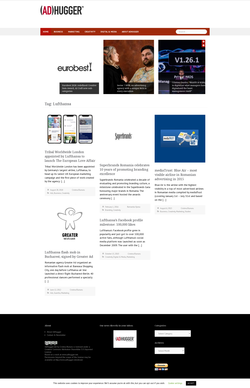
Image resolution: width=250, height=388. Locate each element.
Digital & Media (109, 31)
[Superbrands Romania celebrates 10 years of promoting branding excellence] (125, 135)
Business (58, 31)
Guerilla (57, 293)
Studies (188, 211)
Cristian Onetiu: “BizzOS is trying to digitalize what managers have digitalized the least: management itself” (185, 86)
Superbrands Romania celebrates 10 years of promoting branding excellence (124, 169)
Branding (108, 210)
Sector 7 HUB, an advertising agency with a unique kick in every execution (128, 88)
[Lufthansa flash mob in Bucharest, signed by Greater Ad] (70, 222)
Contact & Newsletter (56, 335)
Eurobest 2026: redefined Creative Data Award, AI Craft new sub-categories (75, 88)
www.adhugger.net (70, 354)
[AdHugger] (62, 10)
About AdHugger (130, 31)
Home (46, 31)
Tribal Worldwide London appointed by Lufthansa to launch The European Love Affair (70, 156)
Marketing (73, 31)
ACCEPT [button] (191, 383)
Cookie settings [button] (175, 383)
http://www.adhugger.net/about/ (69, 359)
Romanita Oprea (133, 207)
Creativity (90, 31)
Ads (51, 193)
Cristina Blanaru (78, 190)
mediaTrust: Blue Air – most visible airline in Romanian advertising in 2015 (176, 175)
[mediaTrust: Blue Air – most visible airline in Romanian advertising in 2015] (180, 138)
